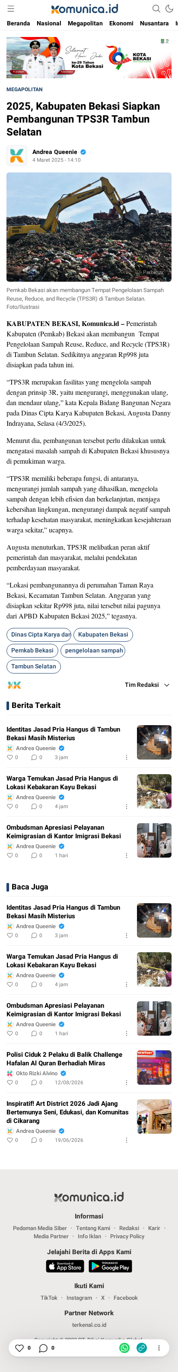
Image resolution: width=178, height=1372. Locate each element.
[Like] (19, 1348)
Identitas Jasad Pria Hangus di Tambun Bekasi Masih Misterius (63, 733)
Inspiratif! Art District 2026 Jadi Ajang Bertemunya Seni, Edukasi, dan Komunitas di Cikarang (67, 1112)
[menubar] (10, 8)
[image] (154, 742)
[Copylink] (142, 1348)
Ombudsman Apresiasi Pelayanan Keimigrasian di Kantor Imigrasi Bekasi (63, 831)
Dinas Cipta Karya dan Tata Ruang (41, 634)
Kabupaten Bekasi (103, 634)
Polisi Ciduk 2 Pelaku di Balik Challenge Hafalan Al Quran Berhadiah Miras (64, 1058)
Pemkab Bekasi (32, 650)
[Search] (156, 8)
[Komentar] (43, 1348)
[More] (126, 757)
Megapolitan (24, 89)
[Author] (17, 156)
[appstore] (65, 1267)
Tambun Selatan (33, 666)
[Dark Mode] (169, 8)
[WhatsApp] (124, 1348)
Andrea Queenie (54, 152)
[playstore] (110, 1267)
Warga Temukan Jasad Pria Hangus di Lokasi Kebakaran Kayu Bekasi (62, 782)
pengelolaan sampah (94, 650)
